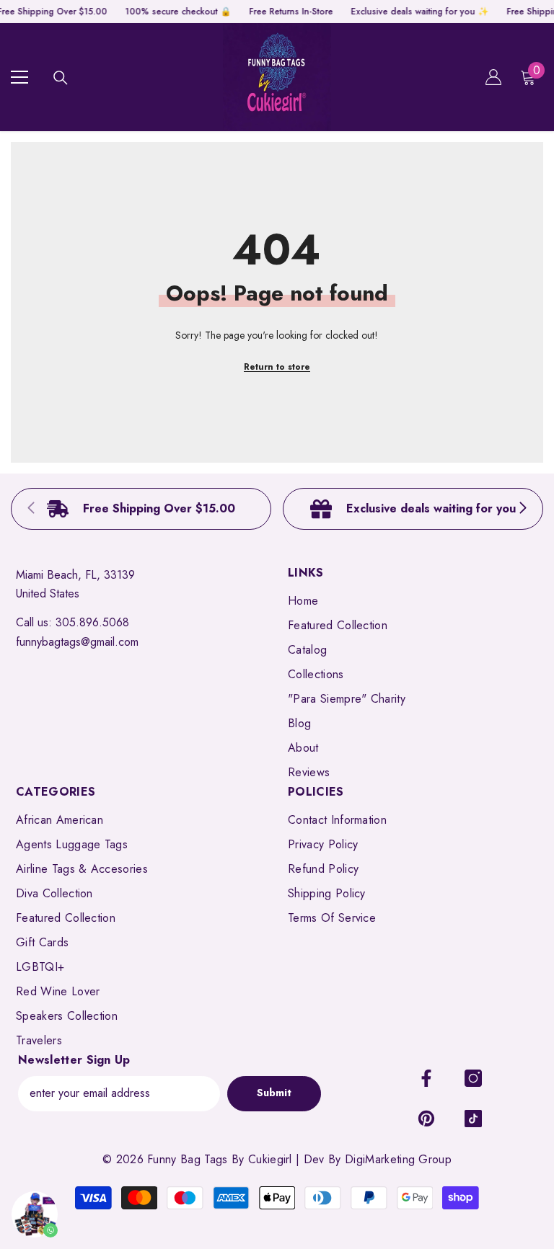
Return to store (277, 366)
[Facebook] (426, 1078)
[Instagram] (473, 1078)
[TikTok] (473, 1119)
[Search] (60, 77)
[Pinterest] (426, 1119)
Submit (274, 1092)
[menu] (19, 77)
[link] (141, 509)
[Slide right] (522, 509)
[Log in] (493, 77)
